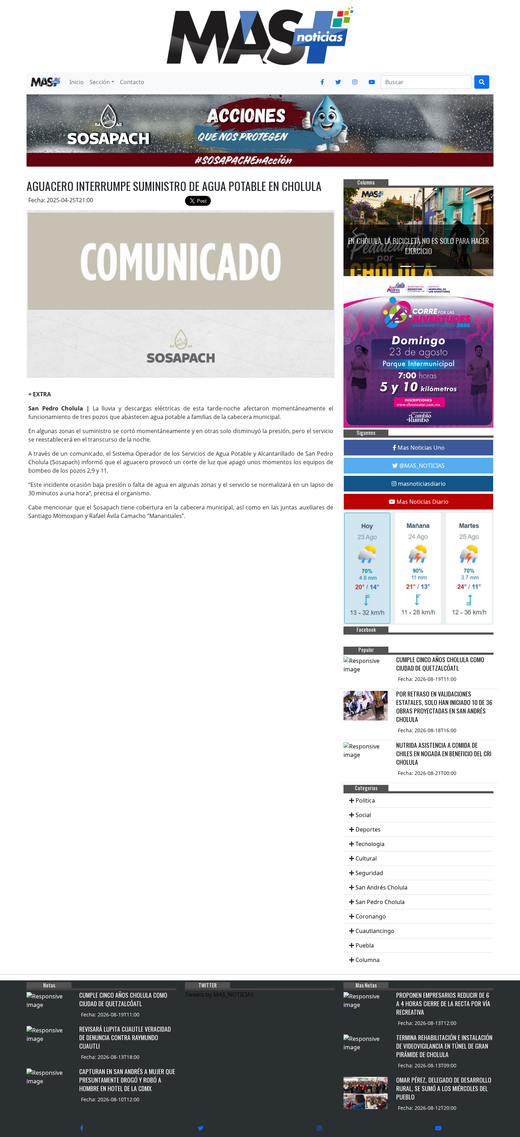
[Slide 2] (418, 266)
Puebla (365, 945)
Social (363, 815)
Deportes (368, 829)
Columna (368, 960)
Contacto (132, 82)
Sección (99, 82)
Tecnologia (370, 844)
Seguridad (369, 873)
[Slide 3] (431, 266)
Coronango (371, 916)
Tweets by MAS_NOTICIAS (219, 994)
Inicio (76, 82)
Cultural (366, 858)
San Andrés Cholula (382, 887)
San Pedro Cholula (380, 902)
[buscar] (481, 82)
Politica (365, 800)
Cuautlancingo (375, 931)
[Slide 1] (405, 266)
